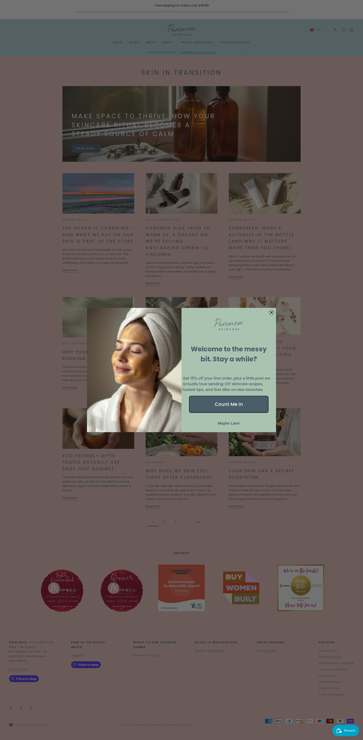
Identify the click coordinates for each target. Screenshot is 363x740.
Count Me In (229, 404)
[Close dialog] (271, 312)
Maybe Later (229, 423)
